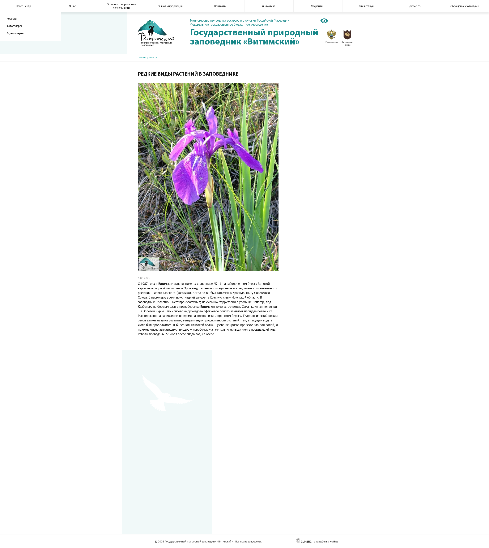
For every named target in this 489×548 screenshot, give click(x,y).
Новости (11, 18)
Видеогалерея (14, 33)
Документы (415, 6)
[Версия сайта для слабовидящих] (324, 21)
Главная (142, 57)
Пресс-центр (23, 6)
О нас (72, 6)
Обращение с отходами (464, 6)
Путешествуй (366, 6)
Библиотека (268, 6)
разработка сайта (326, 541)
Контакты (220, 6)
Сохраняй (317, 6)
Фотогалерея (14, 25)
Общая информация (170, 6)
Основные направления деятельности (121, 5)
